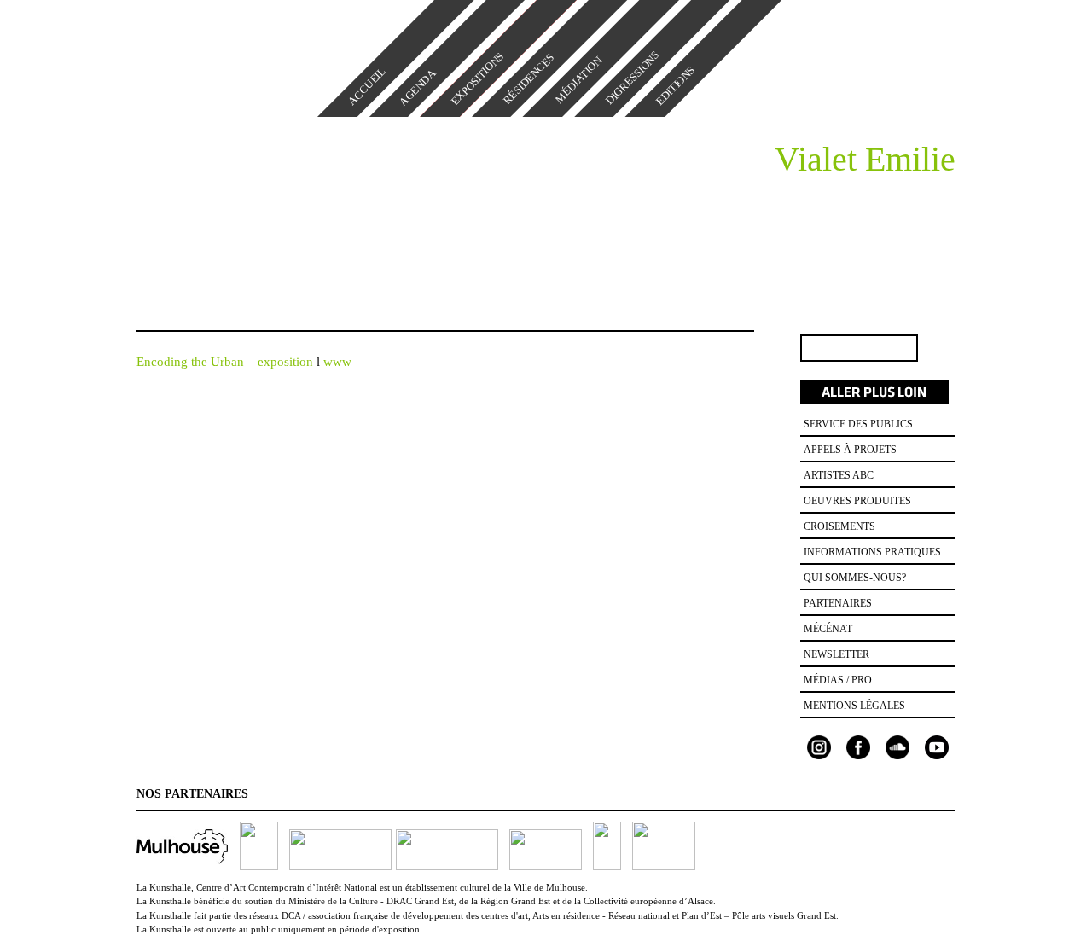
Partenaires (838, 603)
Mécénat (828, 629)
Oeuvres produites (857, 501)
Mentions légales (854, 706)
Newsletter (836, 654)
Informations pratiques (872, 552)
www (337, 362)
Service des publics (858, 424)
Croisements (839, 526)
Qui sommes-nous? (855, 578)
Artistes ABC (839, 475)
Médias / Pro (838, 680)
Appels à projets (850, 450)
